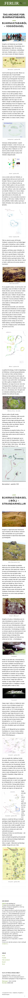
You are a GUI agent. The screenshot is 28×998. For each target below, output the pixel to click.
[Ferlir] (11, 3)
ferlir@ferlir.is (5, 943)
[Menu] (24, 3)
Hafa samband (6, 960)
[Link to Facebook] (25, 996)
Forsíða (4, 957)
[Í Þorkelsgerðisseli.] (14, 37)
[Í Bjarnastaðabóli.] (14, 518)
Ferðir (3, 955)
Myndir (4, 962)
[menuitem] (20, 3)
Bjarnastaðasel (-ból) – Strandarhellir (14, 500)
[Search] (20, 3)
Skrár (14, 20)
